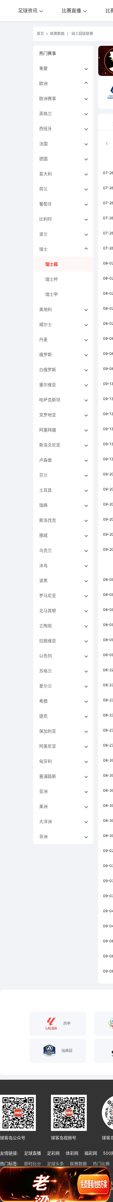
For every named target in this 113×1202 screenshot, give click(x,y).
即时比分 (32, 1163)
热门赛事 (47, 53)
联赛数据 (57, 33)
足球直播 (32, 1153)
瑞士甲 (51, 294)
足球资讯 (28, 11)
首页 (40, 33)
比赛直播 (72, 11)
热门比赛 (101, 1163)
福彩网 (90, 1153)
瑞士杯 (51, 279)
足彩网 (53, 1153)
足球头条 (55, 1163)
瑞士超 (51, 264)
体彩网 (72, 1153)
